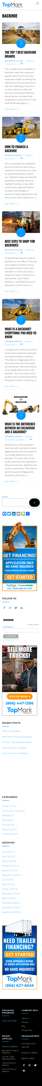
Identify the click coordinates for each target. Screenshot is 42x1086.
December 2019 (9, 893)
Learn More (10, 109)
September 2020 (10, 875)
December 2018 (9, 902)
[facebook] (4, 607)
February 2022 (9, 865)
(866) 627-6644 (28, 1058)
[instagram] (10, 607)
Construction (10, 64)
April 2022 (7, 856)
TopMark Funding (13, 155)
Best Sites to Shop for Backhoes (20, 243)
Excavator (20, 439)
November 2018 (9, 907)
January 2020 (8, 889)
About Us (25, 1018)
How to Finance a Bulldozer (15, 753)
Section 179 (7, 806)
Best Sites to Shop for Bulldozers (17, 736)
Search (5, 496)
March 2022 (8, 861)
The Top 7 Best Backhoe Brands (20, 54)
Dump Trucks (8, 829)
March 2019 (8, 898)
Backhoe (30, 61)
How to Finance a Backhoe (16, 148)
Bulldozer (6, 815)
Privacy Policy (27, 1030)
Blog (23, 1026)
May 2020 (7, 884)
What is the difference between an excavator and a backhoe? (20, 427)
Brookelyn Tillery (14, 61)
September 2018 (10, 912)
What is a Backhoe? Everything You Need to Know (20, 332)
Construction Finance (12, 810)
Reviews (25, 1022)
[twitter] (16, 607)
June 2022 (7, 852)
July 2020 (6, 879)
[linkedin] (21, 607)
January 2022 (8, 870)
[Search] (34, 503)
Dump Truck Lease (9, 1021)
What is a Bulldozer (11, 731)
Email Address (8, 627)
